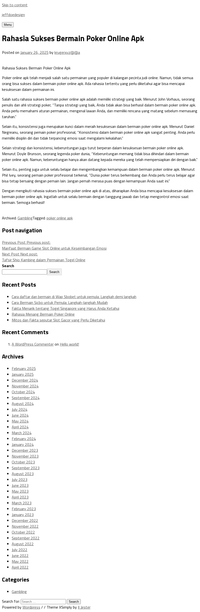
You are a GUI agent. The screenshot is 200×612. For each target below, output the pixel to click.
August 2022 (23, 544)
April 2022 (20, 567)
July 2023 (19, 479)
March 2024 (21, 433)
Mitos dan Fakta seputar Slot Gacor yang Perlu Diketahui (58, 320)
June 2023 (20, 485)
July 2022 (19, 550)
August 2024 (23, 403)
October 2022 (23, 532)
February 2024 (24, 439)
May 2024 (20, 421)
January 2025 (23, 374)
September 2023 (26, 468)
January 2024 (23, 444)
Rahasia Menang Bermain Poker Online (43, 314)
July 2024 (19, 409)
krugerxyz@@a (67, 52)
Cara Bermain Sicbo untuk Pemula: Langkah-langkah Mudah (60, 302)
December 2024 (25, 380)
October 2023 (23, 462)
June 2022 (20, 555)
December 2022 (25, 520)
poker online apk (60, 218)
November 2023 (25, 456)
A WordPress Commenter (33, 344)
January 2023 (23, 515)
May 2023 (20, 491)
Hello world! (69, 344)
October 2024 (23, 392)
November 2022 (25, 526)
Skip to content (15, 5)
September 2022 (26, 538)
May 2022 (20, 561)
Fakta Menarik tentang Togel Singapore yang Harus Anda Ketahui (65, 308)
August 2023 (23, 474)
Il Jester (84, 607)
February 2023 (24, 509)
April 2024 (20, 427)
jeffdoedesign (13, 15)
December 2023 (25, 450)
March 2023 (21, 503)
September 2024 (26, 398)
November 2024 (25, 386)
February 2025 (24, 368)
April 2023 (20, 497)
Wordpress (31, 607)
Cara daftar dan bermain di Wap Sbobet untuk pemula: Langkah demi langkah (74, 297)
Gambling (25, 218)
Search (8, 266)
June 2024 (20, 415)
